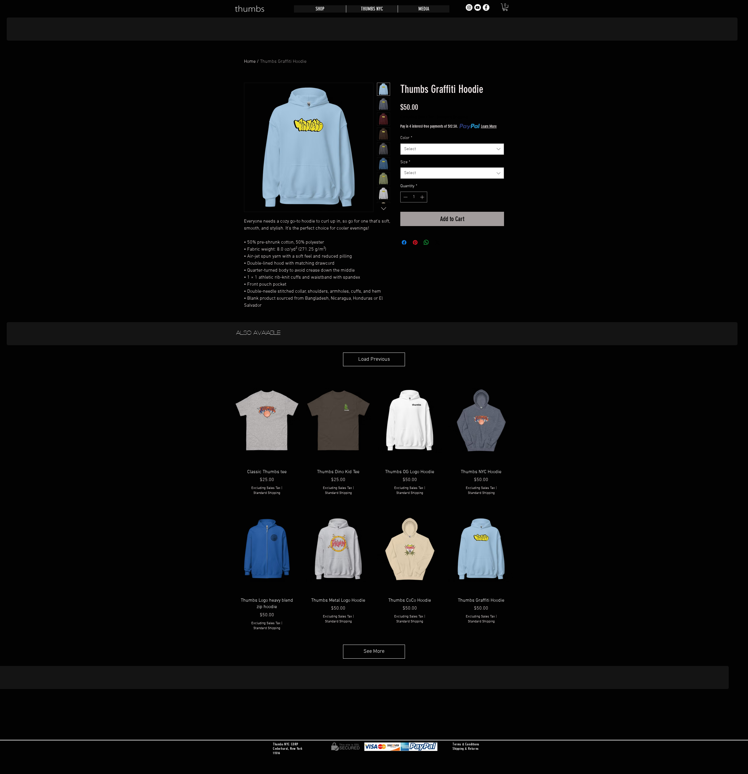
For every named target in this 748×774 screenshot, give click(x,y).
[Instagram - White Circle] (469, 7)
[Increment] (422, 197)
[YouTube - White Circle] (477, 7)
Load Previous (374, 359)
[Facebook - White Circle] (486, 7)
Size (405, 162)
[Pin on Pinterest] (415, 242)
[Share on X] (437, 242)
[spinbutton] (413, 197)
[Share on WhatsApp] (426, 242)
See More (374, 651)
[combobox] (452, 149)
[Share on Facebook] (404, 242)
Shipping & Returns (466, 749)
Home (250, 62)
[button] (505, 7)
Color (406, 138)
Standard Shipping (452, 117)
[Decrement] (404, 197)
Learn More (489, 126)
